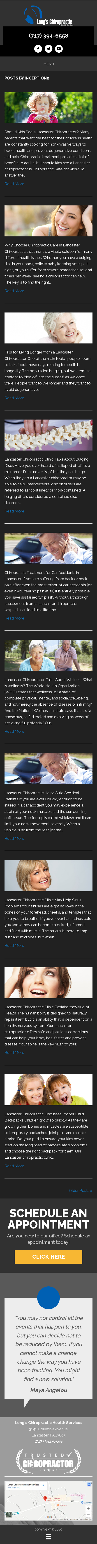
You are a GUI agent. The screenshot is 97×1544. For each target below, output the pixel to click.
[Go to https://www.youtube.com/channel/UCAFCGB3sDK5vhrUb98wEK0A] (59, 49)
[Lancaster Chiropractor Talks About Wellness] (48, 655)
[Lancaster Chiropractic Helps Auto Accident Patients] (48, 768)
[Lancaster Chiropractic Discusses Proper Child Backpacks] (48, 1089)
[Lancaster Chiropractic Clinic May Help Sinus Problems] (48, 875)
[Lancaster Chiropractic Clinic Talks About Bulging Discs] (48, 435)
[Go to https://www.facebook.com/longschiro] (38, 49)
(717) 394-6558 (48, 35)
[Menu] (48, 1536)
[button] (48, 1257)
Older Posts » (80, 1190)
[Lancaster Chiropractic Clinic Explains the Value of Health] (48, 982)
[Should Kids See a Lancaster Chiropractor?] (48, 107)
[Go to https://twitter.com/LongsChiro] (48, 49)
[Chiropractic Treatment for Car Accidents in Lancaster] (48, 548)
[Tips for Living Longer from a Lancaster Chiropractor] (48, 327)
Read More (14, 184)
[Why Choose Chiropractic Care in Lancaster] (48, 220)
